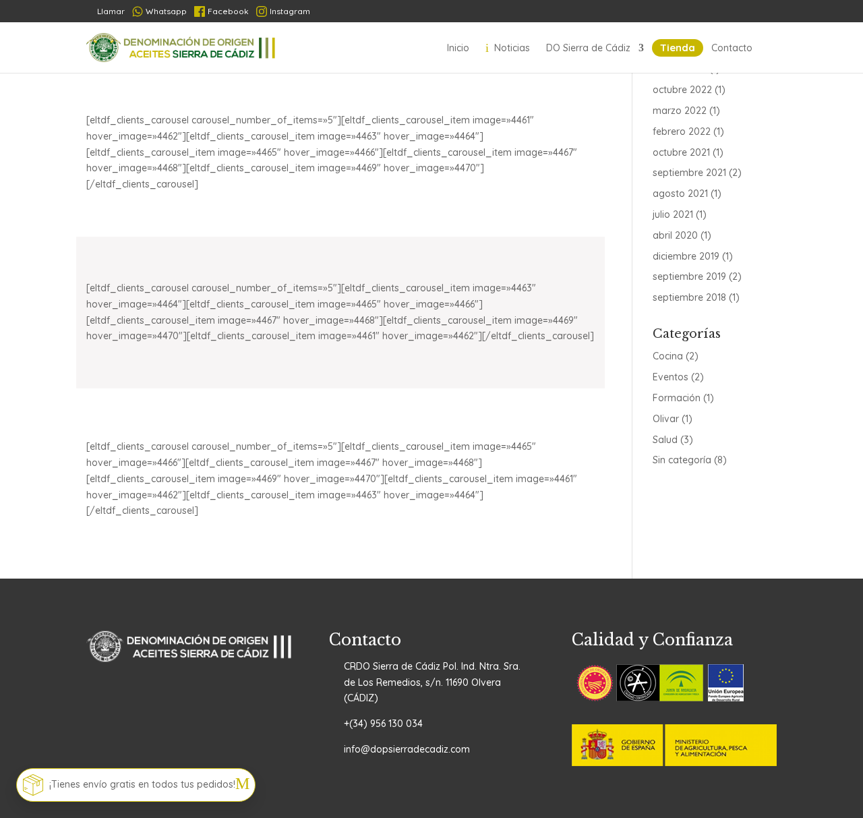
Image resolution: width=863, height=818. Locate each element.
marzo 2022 (680, 111)
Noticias (507, 48)
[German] (717, 11)
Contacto (731, 48)
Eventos (670, 377)
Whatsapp (166, 11)
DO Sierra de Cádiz (588, 48)
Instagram (290, 11)
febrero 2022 (682, 131)
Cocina (668, 356)
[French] (692, 11)
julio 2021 (673, 214)
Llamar (105, 11)
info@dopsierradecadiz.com (407, 749)
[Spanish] (667, 11)
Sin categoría (682, 460)
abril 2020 (675, 235)
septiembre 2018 (689, 297)
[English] (767, 11)
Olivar (666, 419)
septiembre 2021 (689, 173)
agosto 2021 (680, 193)
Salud (665, 440)
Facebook (228, 11)
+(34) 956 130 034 (383, 724)
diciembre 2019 (686, 256)
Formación (677, 398)
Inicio (458, 48)
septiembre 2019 (689, 276)
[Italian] (742, 11)
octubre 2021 (681, 152)
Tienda (677, 48)
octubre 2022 (682, 90)
